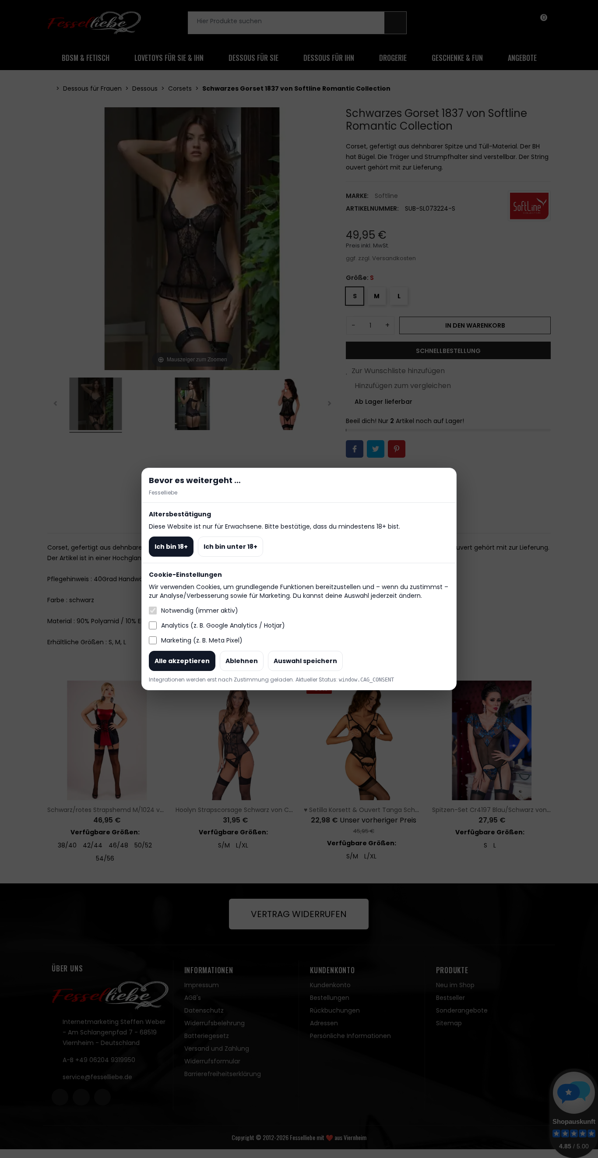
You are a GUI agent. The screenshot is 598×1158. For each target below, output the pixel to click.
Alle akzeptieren (182, 661)
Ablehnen (241, 661)
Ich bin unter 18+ (230, 546)
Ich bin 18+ (171, 546)
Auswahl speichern (305, 661)
